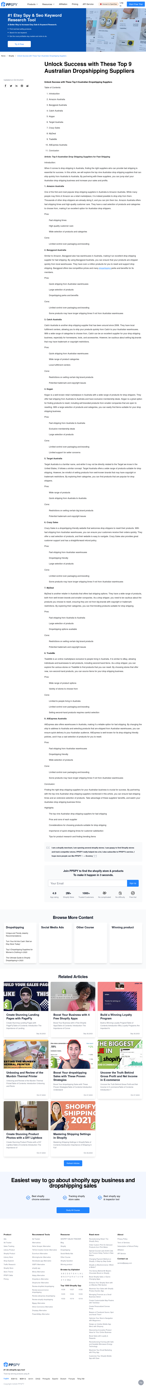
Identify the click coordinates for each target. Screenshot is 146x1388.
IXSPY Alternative (38, 1264)
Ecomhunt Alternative (40, 1253)
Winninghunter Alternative (41, 1257)
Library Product (9, 1250)
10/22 (63, 1298)
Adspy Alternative (38, 1275)
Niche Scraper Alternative (41, 1246)
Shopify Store (8, 1268)
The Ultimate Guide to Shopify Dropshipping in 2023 (18, 959)
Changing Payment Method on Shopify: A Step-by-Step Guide (100, 1260)
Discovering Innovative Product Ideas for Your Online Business (100, 1331)
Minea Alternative (38, 1272)
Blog (62, 1242)
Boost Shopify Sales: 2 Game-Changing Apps (100, 1278)
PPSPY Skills (8, 1275)
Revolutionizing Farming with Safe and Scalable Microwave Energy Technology (101, 1344)
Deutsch (63, 1379)
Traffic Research (10, 1264)
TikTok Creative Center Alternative (44, 1250)
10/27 (72, 1289)
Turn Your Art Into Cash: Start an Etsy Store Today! (19, 942)
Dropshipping (65, 1250)
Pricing (75, 4)
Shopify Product (9, 1253)
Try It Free (19, 44)
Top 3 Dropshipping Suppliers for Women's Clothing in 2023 (19, 950)
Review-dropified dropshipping (43, 1286)
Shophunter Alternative (40, 1282)
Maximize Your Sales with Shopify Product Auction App (101, 1289)
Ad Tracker (8, 1242)
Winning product (66, 1264)
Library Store (8, 1257)
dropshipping (105, 267)
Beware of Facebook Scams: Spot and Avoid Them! (101, 1313)
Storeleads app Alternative (41, 1261)
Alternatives (36, 1242)
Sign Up (133, 883)
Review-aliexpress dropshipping (43, 1296)
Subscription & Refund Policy (127, 1246)
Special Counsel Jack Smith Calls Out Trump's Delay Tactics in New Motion (101, 1253)
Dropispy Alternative (39, 1310)
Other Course (65, 1257)
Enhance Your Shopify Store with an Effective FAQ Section (101, 1283)
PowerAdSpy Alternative (41, 1314)
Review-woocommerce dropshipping (40, 1291)
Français (72, 1379)
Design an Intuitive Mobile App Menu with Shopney (100, 1325)
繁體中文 (23, 1379)
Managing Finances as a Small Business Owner (100, 1295)
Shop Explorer (9, 1261)
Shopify (11, 56)
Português (46, 1379)
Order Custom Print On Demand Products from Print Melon (100, 1246)
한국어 (30, 1379)
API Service (88, 4)
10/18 (80, 1298)
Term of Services (123, 1242)
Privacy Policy (122, 1239)
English (6, 1378)
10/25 (63, 1294)
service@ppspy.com (124, 1263)
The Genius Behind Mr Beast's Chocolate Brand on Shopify (100, 1272)
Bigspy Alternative (38, 1303)
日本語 (37, 1379)
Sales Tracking (9, 1246)
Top (141, 1382)
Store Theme (8, 1272)
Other (69, 1280)
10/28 (63, 1289)
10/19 (72, 1298)
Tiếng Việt (80, 1379)
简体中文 (14, 1379)
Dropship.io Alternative (40, 1279)
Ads (5, 1239)
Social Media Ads (67, 1253)
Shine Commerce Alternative (42, 1307)
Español (55, 1379)
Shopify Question (67, 1261)
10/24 (72, 1294)
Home (3, 56)
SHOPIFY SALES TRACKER (71, 1239)
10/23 (80, 1294)
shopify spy (36, 1268)
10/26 (80, 1289)
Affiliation (120, 1250)
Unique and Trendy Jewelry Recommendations (17, 934)
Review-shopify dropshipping (42, 1299)
